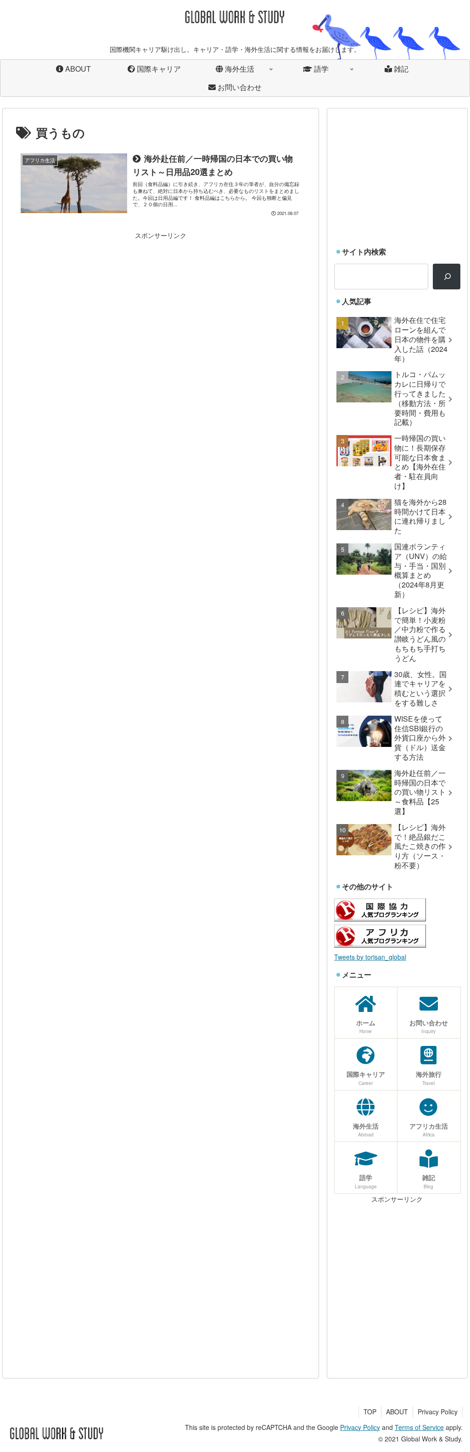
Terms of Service (419, 1427)
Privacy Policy (438, 1411)
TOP (370, 1411)
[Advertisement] (160, 305)
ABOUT (397, 1411)
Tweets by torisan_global (370, 956)
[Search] (446, 276)
